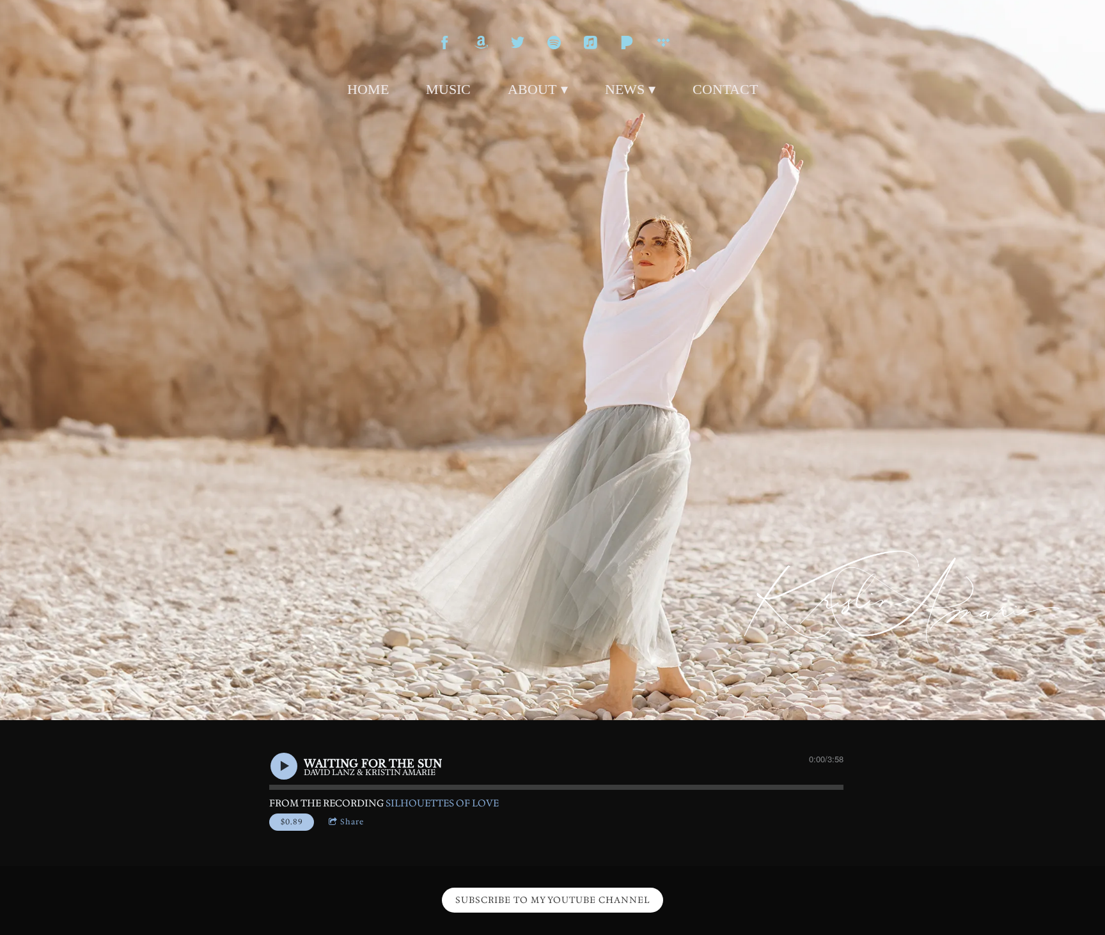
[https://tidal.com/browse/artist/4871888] (663, 42)
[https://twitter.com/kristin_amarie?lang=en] (517, 42)
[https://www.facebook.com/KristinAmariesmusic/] (444, 42)
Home (368, 89)
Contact (725, 89)
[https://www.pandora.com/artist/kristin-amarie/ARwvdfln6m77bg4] (627, 42)
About (532, 89)
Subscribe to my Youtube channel (552, 900)
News (625, 89)
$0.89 (292, 822)
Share (352, 822)
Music (448, 89)
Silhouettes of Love (442, 803)
